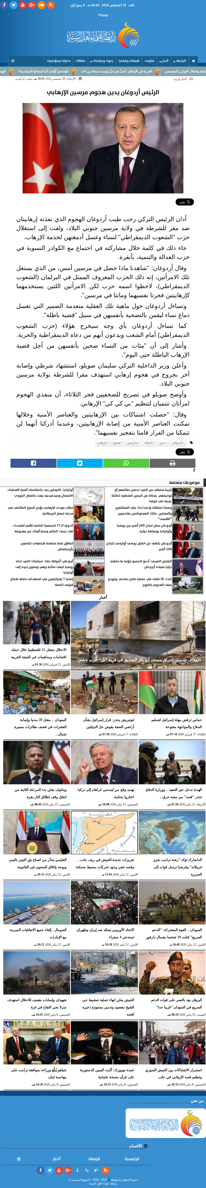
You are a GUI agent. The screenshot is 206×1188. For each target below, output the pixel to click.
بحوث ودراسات (103, 61)
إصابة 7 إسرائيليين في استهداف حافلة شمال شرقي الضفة (41, 582)
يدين (162, 442)
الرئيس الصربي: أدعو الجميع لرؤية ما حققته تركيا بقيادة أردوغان (141, 564)
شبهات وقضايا (129, 61)
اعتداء (148, 442)
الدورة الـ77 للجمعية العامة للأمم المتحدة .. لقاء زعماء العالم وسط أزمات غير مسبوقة (42, 528)
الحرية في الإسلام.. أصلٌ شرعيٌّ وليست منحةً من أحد (147, 71)
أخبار (165, 61)
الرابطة (181, 61)
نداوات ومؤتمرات (59, 61)
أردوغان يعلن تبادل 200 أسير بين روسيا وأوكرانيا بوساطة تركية (144, 528)
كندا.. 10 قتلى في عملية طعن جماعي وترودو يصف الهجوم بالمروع (140, 582)
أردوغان (177, 442)
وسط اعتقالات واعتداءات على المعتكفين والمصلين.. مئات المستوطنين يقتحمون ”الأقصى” (143, 513)
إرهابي (101, 442)
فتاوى (149, 61)
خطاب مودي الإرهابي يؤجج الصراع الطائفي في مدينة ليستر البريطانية (40, 510)
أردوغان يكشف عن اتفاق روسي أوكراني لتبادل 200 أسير (139, 546)
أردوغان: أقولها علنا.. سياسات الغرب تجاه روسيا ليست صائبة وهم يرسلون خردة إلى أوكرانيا (44, 567)
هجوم (116, 442)
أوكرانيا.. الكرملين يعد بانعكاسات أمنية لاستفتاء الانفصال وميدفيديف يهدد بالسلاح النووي (40, 492)
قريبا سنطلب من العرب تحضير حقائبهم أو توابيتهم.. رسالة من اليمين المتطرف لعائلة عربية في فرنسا (141, 495)
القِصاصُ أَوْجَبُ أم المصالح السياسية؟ (74, 71)
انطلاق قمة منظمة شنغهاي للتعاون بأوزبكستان (47, 546)
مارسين (132, 442)
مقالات (80, 61)
